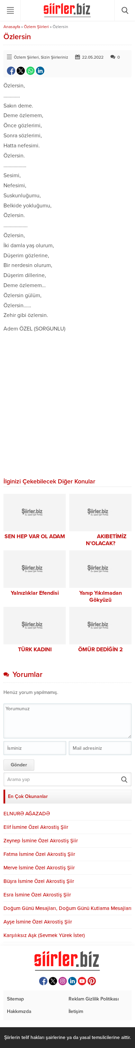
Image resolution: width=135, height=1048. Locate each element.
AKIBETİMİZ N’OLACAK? (100, 540)
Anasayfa (11, 26)
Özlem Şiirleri (36, 26)
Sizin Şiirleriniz (54, 57)
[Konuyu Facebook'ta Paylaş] (11, 71)
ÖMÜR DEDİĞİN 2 (100, 649)
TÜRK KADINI (35, 649)
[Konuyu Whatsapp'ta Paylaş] (30, 71)
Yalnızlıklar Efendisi (35, 593)
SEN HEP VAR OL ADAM (34, 536)
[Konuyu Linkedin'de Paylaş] (40, 71)
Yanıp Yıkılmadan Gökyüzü (100, 596)
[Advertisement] (67, 405)
